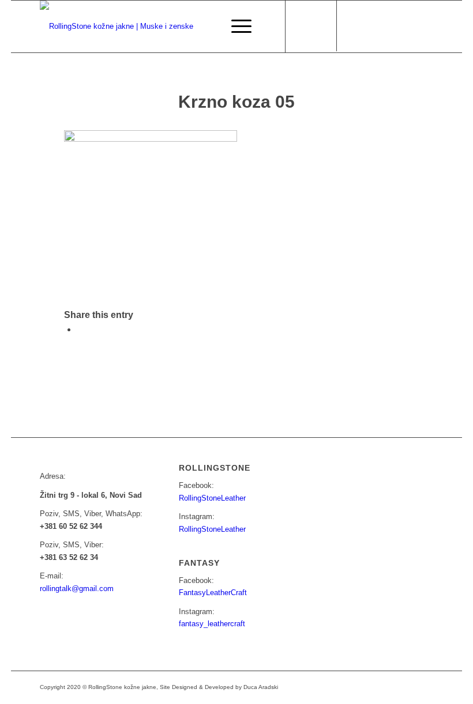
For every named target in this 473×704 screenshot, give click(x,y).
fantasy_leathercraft (212, 623)
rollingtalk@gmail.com (77, 588)
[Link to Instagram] (372, 26)
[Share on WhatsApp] (80, 329)
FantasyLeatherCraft (213, 592)
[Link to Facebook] (355, 26)
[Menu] (235, 26)
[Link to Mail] (390, 26)
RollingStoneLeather (212, 498)
